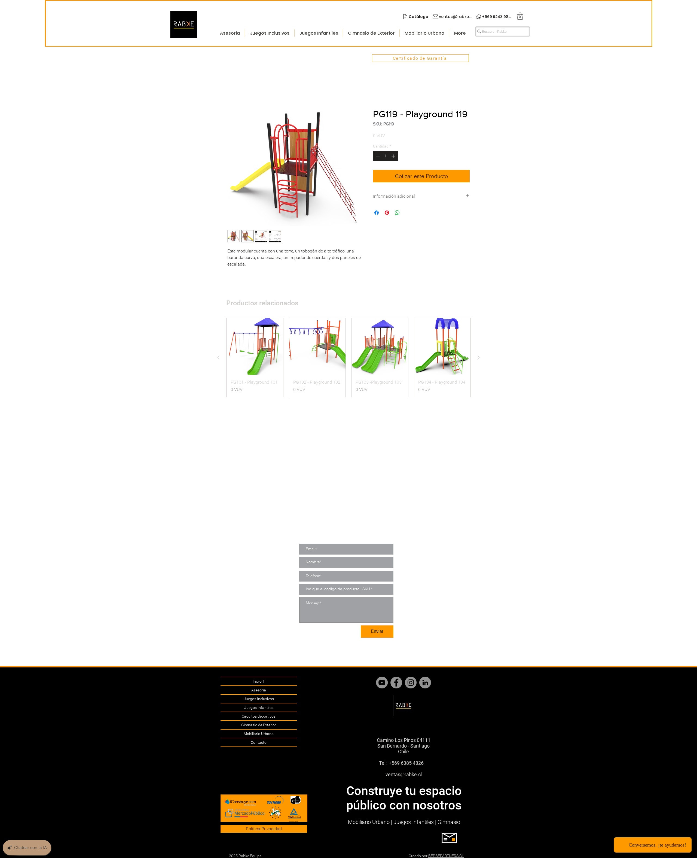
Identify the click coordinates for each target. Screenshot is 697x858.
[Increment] (393, 156)
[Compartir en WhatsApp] (397, 213)
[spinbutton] (385, 156)
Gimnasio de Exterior (258, 725)
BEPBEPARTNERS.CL (446, 856)
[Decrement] (377, 156)
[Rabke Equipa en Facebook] (396, 682)
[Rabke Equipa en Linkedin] (425, 682)
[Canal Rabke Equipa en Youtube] (382, 682)
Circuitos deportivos (259, 716)
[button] (520, 16)
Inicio (232, 88)
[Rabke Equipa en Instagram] (411, 682)
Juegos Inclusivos (259, 699)
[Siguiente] (478, 358)
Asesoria (258, 690)
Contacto (259, 742)
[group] (348, 358)
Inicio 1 (259, 681)
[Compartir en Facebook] (376, 213)
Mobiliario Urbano (259, 733)
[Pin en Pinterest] (387, 213)
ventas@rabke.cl (404, 774)
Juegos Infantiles (258, 707)
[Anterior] (218, 358)
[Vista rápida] (255, 347)
